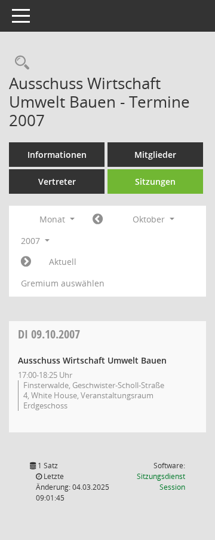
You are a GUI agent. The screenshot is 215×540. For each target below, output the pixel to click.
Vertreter (57, 181)
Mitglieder (155, 154)
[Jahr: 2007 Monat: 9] (98, 219)
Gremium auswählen (63, 283)
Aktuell (62, 261)
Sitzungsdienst (161, 481)
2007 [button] (31, 240)
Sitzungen (155, 181)
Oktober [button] (150, 219)
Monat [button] (53, 219)
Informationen (57, 154)
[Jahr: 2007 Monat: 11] (26, 262)
